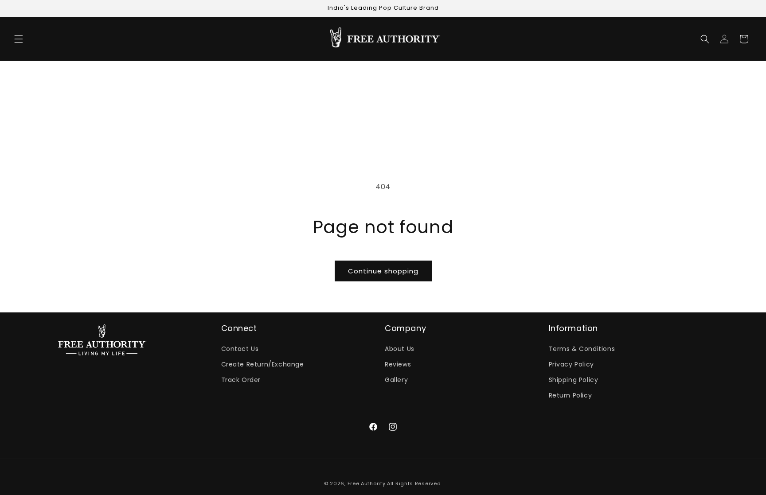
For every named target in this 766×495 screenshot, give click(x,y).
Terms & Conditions (582, 348)
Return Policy (570, 395)
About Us (399, 348)
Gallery (396, 379)
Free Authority (367, 483)
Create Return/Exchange (262, 364)
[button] (18, 39)
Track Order (241, 379)
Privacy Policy (571, 364)
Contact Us (240, 348)
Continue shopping (383, 271)
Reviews (398, 364)
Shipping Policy (573, 379)
